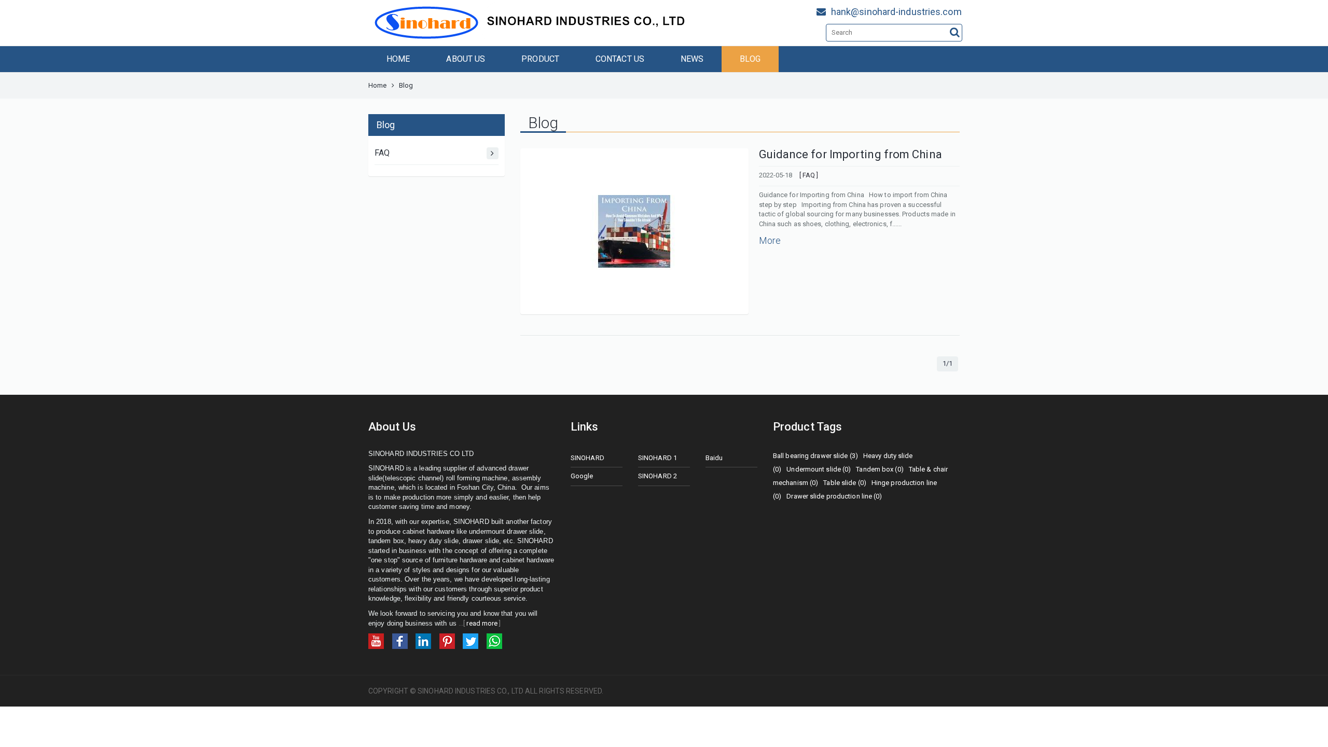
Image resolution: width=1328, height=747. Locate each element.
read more (481, 623)
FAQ (382, 153)
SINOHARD (587, 458)
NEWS (692, 59)
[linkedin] (423, 641)
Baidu (714, 458)
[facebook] (400, 641)
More (770, 240)
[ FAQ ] (809, 175)
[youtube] (376, 641)
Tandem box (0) (879, 469)
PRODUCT (540, 59)
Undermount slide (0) (818, 469)
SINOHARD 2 (657, 476)
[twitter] (470, 641)
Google (582, 476)
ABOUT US (465, 59)
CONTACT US (620, 59)
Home (377, 85)
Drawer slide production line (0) (834, 496)
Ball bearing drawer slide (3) (815, 456)
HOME (398, 59)
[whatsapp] (494, 641)
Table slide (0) (844, 483)
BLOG (750, 59)
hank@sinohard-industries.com (896, 11)
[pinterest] (447, 641)
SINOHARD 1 (657, 458)
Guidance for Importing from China (850, 154)
